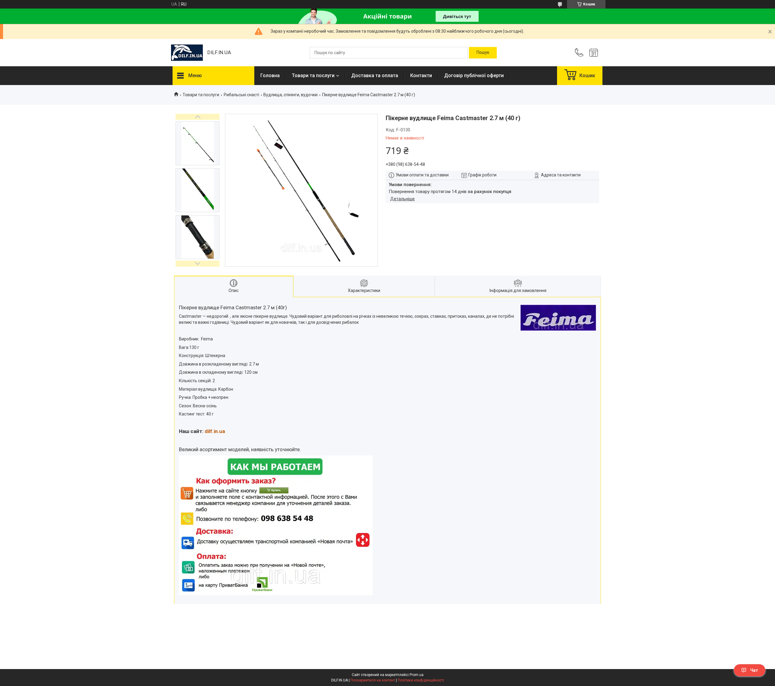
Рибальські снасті (241, 94)
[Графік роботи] (593, 53)
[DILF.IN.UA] (187, 52)
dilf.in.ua (215, 431)
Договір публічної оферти (474, 75)
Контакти (421, 75)
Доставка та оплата (374, 75)
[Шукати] (483, 52)
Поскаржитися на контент (373, 680)
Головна (270, 75)
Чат (754, 670)
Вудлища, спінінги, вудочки (290, 94)
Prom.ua (417, 675)
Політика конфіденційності (421, 680)
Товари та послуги (313, 75)
